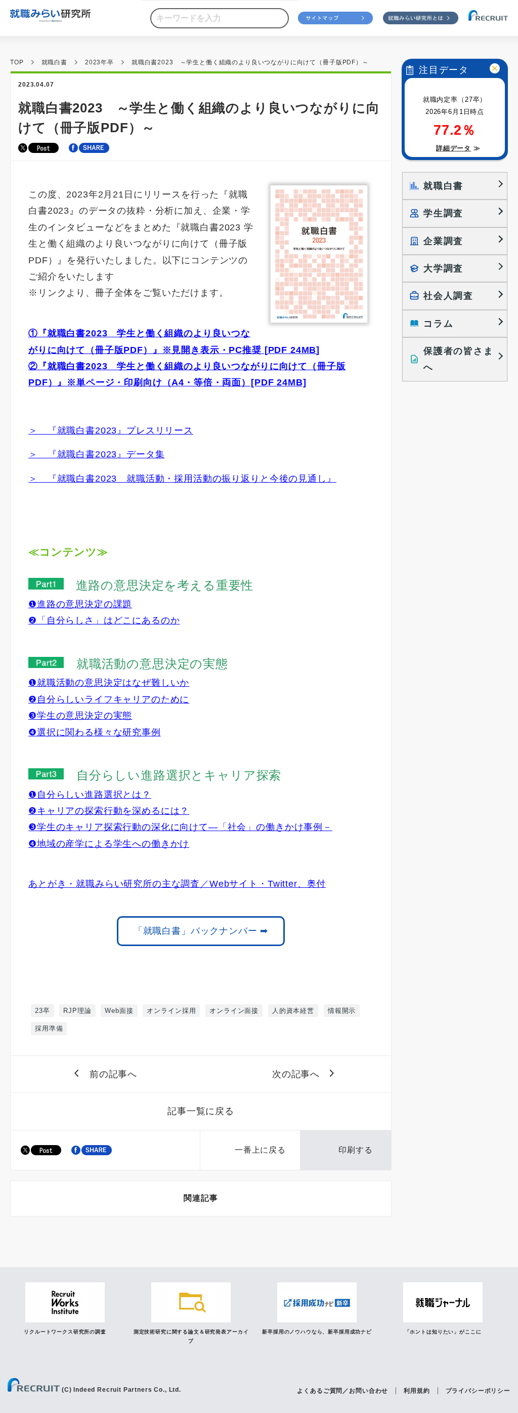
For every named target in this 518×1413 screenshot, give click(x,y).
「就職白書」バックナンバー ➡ (201, 931)
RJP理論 (77, 1010)
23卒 (42, 1010)
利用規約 (416, 1390)
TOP (17, 62)
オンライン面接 (233, 1010)
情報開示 (342, 1010)
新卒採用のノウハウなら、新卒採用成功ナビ (317, 1331)
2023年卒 (99, 62)
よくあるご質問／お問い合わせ (342, 1390)
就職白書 (54, 62)
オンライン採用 (171, 1010)
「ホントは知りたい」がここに (443, 1331)
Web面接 (119, 1010)
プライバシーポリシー (478, 1390)
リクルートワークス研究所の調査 (65, 1331)
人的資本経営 (293, 1010)
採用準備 (49, 1028)
